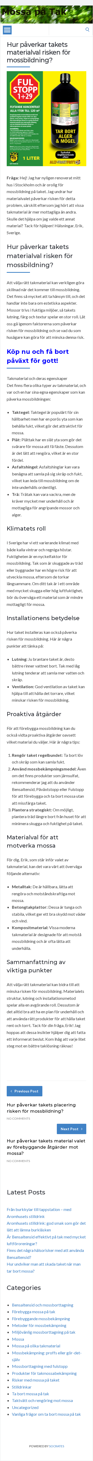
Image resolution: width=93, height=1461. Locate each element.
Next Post (70, 1129)
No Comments (18, 1118)
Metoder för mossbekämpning (39, 1325)
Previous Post (26, 1091)
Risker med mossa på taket (35, 1379)
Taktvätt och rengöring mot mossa (42, 1400)
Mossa (18, 1339)
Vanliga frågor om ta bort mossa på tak (46, 1414)
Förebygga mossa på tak (33, 1311)
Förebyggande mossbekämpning (41, 1318)
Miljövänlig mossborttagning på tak (43, 1332)
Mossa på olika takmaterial (36, 1345)
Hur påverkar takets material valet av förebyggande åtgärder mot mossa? (46, 1147)
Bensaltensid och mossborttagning (42, 1304)
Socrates (56, 1446)
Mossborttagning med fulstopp (40, 1366)
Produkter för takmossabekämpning (44, 1373)
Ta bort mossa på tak (30, 1393)
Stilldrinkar (22, 1386)
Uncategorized (25, 1407)
